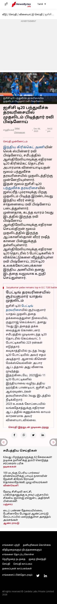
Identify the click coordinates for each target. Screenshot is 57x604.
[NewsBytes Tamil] (21, 4)
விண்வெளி (11, 485)
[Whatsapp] (24, 435)
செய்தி (13, 14)
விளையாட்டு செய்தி (31, 14)
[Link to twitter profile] (38, 576)
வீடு (4, 14)
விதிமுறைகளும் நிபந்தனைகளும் (22, 550)
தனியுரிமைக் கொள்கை (37, 545)
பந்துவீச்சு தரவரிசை (20, 188)
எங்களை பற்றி (11, 545)
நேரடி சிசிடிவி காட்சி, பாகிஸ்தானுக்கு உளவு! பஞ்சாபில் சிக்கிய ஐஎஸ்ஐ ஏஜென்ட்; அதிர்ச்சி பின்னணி (26, 496)
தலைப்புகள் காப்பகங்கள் (17, 568)
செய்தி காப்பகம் (22, 564)
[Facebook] (14, 435)
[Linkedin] (43, 435)
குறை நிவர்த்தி (37, 559)
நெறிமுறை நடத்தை (13, 559)
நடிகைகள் (9, 467)
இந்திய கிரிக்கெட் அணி (24, 147)
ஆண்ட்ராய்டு (11, 523)
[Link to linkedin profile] (45, 576)
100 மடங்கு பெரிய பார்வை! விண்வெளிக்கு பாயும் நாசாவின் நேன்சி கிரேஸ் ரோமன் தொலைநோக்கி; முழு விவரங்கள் (25, 477)
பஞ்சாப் (8, 504)
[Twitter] (33, 435)
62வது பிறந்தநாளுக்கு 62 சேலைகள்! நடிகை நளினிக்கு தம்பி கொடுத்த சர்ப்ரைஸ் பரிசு (27, 460)
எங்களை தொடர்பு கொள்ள (18, 554)
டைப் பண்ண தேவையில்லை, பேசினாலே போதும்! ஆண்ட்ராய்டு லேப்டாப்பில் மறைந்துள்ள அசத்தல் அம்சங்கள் (27, 515)
